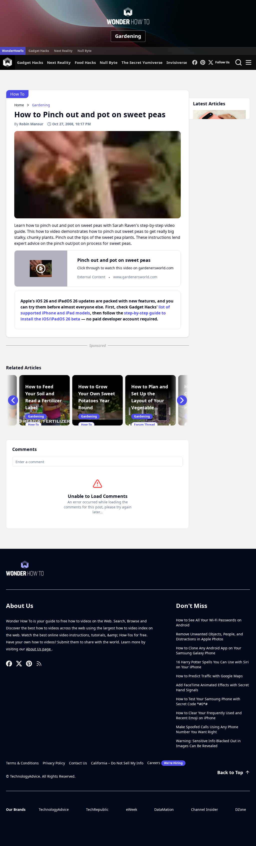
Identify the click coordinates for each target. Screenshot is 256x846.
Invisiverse (176, 62)
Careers (165, 762)
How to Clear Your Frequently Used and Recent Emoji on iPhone (209, 715)
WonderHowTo (13, 51)
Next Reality (63, 51)
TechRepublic (97, 809)
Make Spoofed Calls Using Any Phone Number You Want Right (207, 729)
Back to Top (230, 772)
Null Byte (85, 51)
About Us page (39, 649)
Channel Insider (204, 809)
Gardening (128, 36)
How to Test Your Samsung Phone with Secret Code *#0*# (208, 701)
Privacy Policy (54, 763)
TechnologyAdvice (54, 809)
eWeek (131, 809)
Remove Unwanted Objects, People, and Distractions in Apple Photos (209, 636)
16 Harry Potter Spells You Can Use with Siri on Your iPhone (212, 664)
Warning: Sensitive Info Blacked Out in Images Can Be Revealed (208, 743)
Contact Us (78, 763)
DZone (240, 809)
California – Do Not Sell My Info (117, 763)
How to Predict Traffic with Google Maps (209, 676)
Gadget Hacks (38, 51)
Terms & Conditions (22, 763)
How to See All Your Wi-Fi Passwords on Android (209, 622)
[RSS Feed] (39, 664)
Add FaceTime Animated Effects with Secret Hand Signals (212, 687)
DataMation (164, 809)
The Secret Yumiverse (142, 62)
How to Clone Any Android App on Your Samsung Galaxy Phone (208, 650)
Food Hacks (85, 62)
